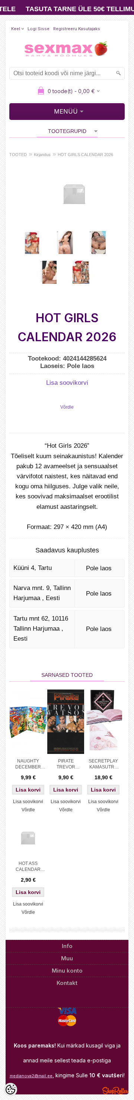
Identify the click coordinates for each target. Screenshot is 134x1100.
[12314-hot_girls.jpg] (32, 242)
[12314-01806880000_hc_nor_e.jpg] (81, 272)
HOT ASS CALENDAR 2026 (28, 867)
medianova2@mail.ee (31, 1075)
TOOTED (18, 154)
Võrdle (67, 407)
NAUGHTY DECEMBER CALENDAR (28, 765)
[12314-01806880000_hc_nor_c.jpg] (97, 242)
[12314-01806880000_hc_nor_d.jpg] (48, 272)
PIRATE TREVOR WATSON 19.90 (65, 765)
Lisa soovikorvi (67, 382)
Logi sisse (39, 28)
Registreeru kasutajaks (76, 28)
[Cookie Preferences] (10, 1089)
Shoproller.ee (115, 1090)
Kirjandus (42, 154)
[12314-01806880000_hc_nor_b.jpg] (65, 242)
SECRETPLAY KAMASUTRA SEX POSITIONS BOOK (103, 765)
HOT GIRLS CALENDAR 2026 (85, 154)
